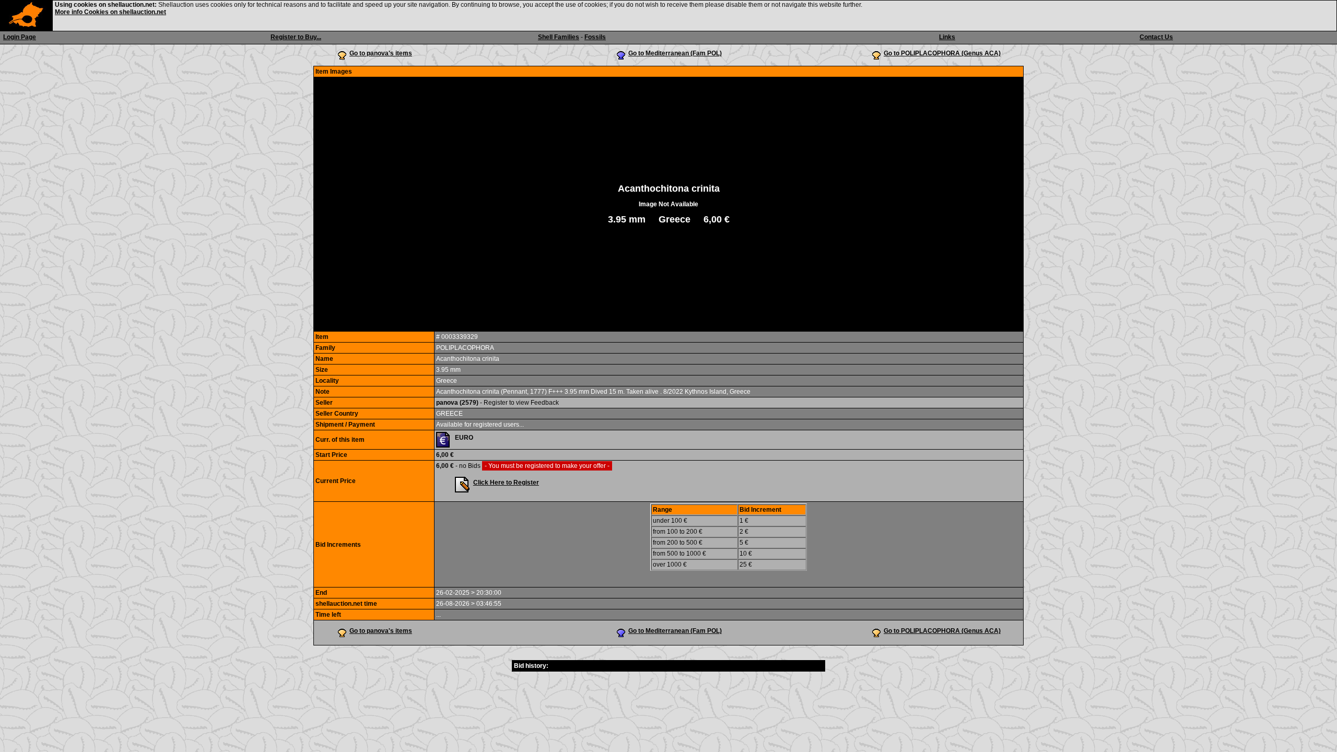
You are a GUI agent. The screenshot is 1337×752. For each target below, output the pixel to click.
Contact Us (1156, 37)
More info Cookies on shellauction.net (110, 12)
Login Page (19, 37)
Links (947, 37)
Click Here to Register (506, 482)
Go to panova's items (380, 53)
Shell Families (558, 37)
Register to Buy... (296, 37)
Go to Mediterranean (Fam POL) (675, 53)
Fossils (595, 37)
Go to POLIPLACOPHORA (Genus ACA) (942, 53)
